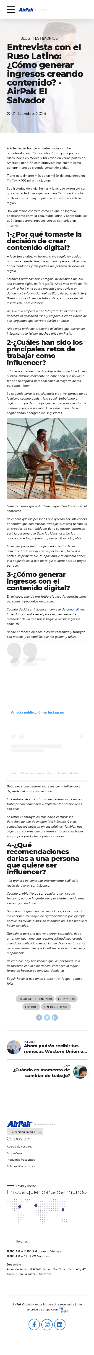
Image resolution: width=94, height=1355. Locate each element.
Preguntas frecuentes (21, 1159)
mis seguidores (50, 911)
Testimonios (45, 38)
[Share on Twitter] (47, 1017)
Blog (25, 38)
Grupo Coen (14, 1153)
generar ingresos (56, 1006)
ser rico (64, 893)
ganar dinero (75, 609)
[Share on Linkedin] (55, 1017)
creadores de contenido (35, 998)
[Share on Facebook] (39, 1017)
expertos (31, 1006)
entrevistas (66, 998)
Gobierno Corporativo (20, 1165)
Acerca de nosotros (19, 1146)
